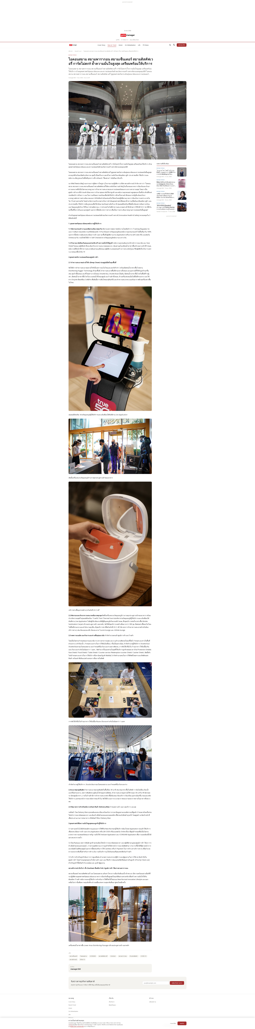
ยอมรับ (182, 1023)
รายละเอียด (173, 1023)
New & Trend (112, 45)
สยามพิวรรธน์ (73, 959)
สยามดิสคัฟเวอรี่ (103, 956)
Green (121, 45)
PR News (146, 45)
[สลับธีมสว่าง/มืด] (174, 45)
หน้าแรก (71, 51)
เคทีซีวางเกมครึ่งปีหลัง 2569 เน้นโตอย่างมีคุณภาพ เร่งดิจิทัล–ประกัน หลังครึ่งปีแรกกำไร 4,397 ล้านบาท (165, 195)
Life (139, 45)
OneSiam (113, 956)
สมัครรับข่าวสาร (177, 983)
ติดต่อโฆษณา (112, 1005)
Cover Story (101, 45)
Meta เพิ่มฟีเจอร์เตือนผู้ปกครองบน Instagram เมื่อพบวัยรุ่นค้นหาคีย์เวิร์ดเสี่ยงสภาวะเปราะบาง (166, 184)
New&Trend (78, 51)
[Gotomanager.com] (127, 35)
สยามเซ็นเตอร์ (73, 956)
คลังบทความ (152, 1002)
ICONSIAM (93, 956)
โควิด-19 (82, 959)
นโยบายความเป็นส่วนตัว (77, 1026)
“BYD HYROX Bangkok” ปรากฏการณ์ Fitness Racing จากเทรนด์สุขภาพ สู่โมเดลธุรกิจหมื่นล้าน (166, 207)
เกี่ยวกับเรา (112, 1002)
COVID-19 (143, 956)
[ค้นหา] (170, 45)
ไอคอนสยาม (83, 956)
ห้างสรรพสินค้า (134, 956)
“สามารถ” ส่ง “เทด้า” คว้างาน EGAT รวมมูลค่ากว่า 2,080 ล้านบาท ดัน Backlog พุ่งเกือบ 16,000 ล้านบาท (166, 172)
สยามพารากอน (123, 956)
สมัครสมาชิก (181, 45)
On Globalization (130, 45)
